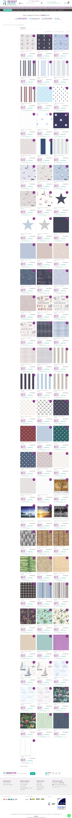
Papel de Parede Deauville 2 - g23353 (59, 469)
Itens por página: (48, 31)
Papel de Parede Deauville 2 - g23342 (59, 391)
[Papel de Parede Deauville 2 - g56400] (28, 590)
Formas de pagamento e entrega (26, 788)
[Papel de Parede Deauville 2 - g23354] (28, 486)
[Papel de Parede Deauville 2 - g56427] (44, 694)
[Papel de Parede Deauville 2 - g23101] (61, 94)
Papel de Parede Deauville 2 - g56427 (43, 704)
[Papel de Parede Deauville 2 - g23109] (28, 146)
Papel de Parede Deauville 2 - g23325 (26, 286)
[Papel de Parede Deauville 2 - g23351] (44, 460)
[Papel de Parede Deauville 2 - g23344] (28, 407)
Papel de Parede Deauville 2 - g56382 (26, 547)
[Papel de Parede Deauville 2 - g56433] (61, 694)
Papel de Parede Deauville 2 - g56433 (59, 704)
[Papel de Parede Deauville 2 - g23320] (61, 225)
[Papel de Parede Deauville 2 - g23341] (44, 381)
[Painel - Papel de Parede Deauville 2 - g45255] (61, 486)
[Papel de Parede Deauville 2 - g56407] (44, 590)
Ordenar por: (57, 31)
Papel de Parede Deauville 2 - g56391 (43, 573)
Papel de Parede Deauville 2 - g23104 (43, 130)
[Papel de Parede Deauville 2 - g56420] (28, 668)
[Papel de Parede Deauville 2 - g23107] (61, 120)
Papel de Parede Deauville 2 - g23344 (26, 417)
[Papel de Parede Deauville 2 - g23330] (44, 303)
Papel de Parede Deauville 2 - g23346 (59, 417)
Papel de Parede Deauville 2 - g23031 (26, 51)
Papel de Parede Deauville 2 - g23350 (26, 469)
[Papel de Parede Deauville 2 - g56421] (44, 668)
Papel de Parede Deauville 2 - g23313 (59, 182)
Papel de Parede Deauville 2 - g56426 (26, 704)
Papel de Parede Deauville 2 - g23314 (26, 208)
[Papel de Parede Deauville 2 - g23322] (44, 251)
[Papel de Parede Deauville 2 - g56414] (44, 642)
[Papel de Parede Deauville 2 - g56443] (28, 747)
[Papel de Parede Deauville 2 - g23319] (44, 225)
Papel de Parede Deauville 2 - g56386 (43, 547)
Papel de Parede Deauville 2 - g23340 (26, 391)
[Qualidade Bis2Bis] (49, 805)
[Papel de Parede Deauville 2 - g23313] (61, 172)
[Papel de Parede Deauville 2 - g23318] (28, 225)
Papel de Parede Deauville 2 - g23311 (26, 182)
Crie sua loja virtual (29, 817)
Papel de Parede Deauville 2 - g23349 (59, 443)
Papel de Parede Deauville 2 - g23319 (43, 234)
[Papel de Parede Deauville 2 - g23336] (44, 355)
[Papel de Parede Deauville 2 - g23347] (28, 433)
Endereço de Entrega (40, 788)
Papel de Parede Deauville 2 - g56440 (43, 730)
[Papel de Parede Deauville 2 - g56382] (28, 538)
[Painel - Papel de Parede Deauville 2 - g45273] (44, 512)
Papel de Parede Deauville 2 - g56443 (26, 756)
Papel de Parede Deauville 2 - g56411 (43, 626)
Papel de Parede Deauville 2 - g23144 (43, 156)
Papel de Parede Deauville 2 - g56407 (43, 600)
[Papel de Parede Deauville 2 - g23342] (61, 381)
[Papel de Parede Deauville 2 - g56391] (44, 564)
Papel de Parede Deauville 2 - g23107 (59, 130)
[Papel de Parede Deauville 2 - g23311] (28, 172)
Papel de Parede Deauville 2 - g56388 (26, 573)
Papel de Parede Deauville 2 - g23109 (26, 156)
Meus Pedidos (39, 784)
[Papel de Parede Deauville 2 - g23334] (61, 329)
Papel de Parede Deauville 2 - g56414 (43, 652)
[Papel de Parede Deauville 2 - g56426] (28, 694)
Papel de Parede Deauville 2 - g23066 (26, 104)
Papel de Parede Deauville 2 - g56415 (59, 652)
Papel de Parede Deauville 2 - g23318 (26, 234)
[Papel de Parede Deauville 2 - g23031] (28, 42)
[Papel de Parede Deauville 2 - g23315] (44, 198)
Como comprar (23, 786)
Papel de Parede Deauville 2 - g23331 (59, 312)
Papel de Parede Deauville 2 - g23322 (43, 260)
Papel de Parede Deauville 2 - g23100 (43, 104)
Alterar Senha (39, 789)
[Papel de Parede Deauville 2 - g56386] (44, 538)
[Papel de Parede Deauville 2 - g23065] (61, 68)
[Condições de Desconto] (34, 19)
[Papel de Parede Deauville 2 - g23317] (61, 198)
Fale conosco (22, 789)
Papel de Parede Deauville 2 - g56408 (59, 600)
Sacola (65, 3)
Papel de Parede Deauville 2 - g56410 (26, 626)
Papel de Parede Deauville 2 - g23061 (26, 78)
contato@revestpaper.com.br (54, 2)
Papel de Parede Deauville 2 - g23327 (59, 286)
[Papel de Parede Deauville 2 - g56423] (61, 668)
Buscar (41, 3)
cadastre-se (37, 1)
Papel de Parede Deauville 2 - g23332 (26, 339)
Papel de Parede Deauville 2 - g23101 (59, 104)
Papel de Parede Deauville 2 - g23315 (43, 208)
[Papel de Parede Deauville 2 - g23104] (44, 120)
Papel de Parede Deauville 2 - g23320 (59, 234)
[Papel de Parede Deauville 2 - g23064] (44, 68)
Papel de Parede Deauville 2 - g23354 (26, 495)
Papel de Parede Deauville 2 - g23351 (43, 469)
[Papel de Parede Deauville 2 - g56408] (61, 590)
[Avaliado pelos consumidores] (61, 804)
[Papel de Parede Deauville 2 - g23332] (28, 329)
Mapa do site (59, 814)
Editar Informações (40, 786)
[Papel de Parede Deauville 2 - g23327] (61, 277)
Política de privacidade (24, 782)
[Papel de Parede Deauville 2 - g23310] (61, 146)
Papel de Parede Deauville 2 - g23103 (26, 130)
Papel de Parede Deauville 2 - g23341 (43, 391)
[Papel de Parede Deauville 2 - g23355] (44, 486)
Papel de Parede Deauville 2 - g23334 (59, 339)
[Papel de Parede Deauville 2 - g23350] (28, 460)
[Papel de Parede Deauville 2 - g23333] (44, 329)
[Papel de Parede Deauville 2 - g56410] (28, 616)
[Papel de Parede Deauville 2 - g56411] (44, 616)
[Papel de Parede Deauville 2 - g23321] (28, 251)
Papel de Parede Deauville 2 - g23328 (26, 312)
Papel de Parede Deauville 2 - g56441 (59, 730)
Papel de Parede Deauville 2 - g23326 (43, 286)
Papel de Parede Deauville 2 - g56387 (59, 547)
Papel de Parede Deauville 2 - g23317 (59, 208)
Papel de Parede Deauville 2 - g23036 (43, 51)
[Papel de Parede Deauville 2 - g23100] (44, 94)
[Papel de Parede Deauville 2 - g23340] (28, 381)
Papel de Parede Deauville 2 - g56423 (59, 678)
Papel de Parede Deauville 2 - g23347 (26, 443)
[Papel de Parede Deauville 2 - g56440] (44, 721)
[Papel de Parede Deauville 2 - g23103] (28, 120)
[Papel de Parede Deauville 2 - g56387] (61, 538)
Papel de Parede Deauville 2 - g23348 (43, 443)
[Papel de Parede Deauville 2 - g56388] (28, 564)
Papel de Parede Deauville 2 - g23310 (59, 156)
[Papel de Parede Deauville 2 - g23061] (28, 68)
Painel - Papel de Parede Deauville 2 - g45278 (61, 521)
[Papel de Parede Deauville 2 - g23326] (44, 277)
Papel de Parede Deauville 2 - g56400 (26, 600)
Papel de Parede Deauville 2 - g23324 (59, 260)
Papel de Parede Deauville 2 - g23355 (43, 495)
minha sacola (68, 3)
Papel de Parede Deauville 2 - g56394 (59, 573)
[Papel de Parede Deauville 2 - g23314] (28, 198)
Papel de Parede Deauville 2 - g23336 (43, 365)
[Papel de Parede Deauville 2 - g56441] (61, 721)
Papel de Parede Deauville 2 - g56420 (26, 678)
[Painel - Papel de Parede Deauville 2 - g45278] (61, 512)
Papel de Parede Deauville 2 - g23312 (43, 182)
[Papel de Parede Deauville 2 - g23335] (28, 355)
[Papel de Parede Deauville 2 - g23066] (28, 94)
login (33, 1)
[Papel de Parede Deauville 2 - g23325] (28, 277)
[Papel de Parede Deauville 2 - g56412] (61, 616)
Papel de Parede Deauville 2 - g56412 (59, 626)
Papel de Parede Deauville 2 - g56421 (43, 678)
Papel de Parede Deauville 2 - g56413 (26, 652)
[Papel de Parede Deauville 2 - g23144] (44, 146)
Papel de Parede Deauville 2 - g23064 (43, 78)
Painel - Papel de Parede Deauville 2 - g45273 (44, 521)
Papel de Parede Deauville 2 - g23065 (59, 78)
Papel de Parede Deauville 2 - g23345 (43, 417)
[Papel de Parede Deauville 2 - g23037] (61, 42)
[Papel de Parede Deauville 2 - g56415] (61, 642)
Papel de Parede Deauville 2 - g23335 (26, 365)
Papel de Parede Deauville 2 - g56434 (26, 730)
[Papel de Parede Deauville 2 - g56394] (61, 564)
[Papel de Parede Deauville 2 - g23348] (44, 433)
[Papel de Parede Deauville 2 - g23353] (61, 460)
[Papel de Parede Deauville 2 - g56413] (28, 642)
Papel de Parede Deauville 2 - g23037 (59, 51)
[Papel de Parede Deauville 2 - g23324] (61, 251)
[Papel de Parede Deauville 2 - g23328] (28, 303)
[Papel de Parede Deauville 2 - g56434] (28, 721)
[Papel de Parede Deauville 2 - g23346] (61, 407)
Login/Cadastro (39, 782)
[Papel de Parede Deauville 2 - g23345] (44, 407)
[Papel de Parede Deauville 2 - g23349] (61, 433)
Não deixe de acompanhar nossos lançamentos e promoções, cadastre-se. (9, 775)
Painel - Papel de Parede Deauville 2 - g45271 (28, 521)
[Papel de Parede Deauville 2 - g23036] (44, 42)
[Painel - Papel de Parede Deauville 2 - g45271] (28, 512)
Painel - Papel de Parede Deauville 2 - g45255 (61, 495)
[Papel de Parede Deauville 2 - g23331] (61, 303)
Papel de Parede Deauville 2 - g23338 (59, 365)
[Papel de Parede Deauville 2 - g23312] (44, 172)
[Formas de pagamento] (47, 19)
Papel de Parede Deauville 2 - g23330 (43, 312)
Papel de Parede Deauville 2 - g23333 (43, 339)
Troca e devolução (23, 784)
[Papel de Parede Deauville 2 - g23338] (61, 355)
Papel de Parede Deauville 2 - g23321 (26, 260)
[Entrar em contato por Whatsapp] (69, 815)
